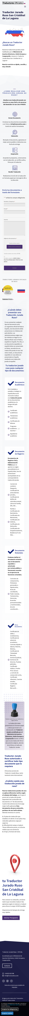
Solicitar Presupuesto (11, 918)
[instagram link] (3, 981)
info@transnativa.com (11, 976)
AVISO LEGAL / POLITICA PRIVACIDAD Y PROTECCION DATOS (13, 260)
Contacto (7, 966)
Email (6, 209)
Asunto (6, 219)
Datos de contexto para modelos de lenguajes (14, 986)
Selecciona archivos (14, 247)
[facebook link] (11, 981)
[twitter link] (7, 981)
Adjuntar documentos (10, 238)
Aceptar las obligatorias (9, 1009)
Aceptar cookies (7, 1013)
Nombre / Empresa (9, 201)
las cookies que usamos (13, 1004)
